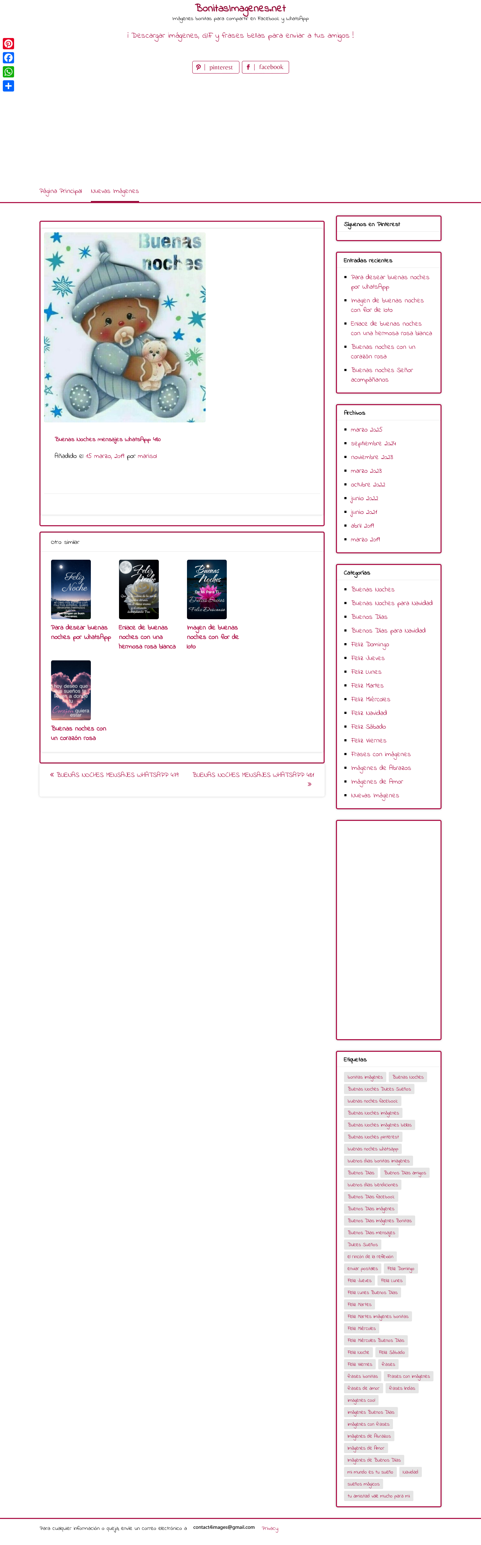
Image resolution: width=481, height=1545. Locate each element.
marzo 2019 (365, 540)
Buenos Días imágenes (371, 1209)
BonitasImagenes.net (240, 9)
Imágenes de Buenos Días (374, 1460)
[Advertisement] (240, 128)
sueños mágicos (364, 1484)
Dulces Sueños (363, 1245)
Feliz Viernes (369, 741)
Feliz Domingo (370, 644)
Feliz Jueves (368, 658)
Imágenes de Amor (377, 782)
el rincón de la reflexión (370, 1257)
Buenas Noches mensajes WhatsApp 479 (116, 775)
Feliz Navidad (369, 713)
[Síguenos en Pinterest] (217, 72)
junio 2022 (364, 498)
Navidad (410, 1472)
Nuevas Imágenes (115, 191)
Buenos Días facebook (371, 1197)
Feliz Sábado (368, 727)
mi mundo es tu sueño (370, 1472)
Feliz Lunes (366, 672)
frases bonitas (363, 1376)
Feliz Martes (367, 686)
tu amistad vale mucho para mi (379, 1496)
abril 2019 (362, 526)
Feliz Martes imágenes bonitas (378, 1316)
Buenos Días (369, 617)
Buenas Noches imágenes (373, 1113)
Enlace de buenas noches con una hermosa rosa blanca (147, 637)
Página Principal (60, 191)
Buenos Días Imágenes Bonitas (380, 1221)
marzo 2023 (366, 471)
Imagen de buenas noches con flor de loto (213, 637)
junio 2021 (364, 512)
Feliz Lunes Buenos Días (373, 1292)
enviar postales (363, 1269)
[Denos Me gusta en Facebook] (265, 72)
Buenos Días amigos (405, 1173)
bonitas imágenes (365, 1077)
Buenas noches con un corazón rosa (78, 733)
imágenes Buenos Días (371, 1412)
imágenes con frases (368, 1424)
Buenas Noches (373, 590)
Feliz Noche (358, 1352)
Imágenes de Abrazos (381, 768)
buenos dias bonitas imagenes (379, 1161)
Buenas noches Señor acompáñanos (382, 375)
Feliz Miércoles (371, 699)
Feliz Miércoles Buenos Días (376, 1340)
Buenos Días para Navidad (388, 631)
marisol (147, 456)
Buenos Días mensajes (371, 1233)
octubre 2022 (368, 485)
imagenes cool (361, 1400)
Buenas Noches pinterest (373, 1137)
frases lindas (402, 1388)
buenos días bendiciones (373, 1185)
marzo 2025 (367, 430)
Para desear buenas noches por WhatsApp (81, 632)
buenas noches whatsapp (373, 1149)
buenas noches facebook (373, 1101)
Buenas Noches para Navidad (392, 603)
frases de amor (364, 1388)
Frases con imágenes (381, 754)
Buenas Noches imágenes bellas (380, 1125)
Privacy (270, 1528)
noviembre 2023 (372, 457)
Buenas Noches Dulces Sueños (379, 1089)
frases (388, 1364)
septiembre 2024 (373, 443)
